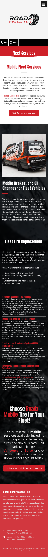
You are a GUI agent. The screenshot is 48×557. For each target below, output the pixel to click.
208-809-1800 (23, 530)
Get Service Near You (24, 113)
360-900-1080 (27, 533)
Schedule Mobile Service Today (24, 468)
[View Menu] (44, 4)
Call (6, 42)
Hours (14, 42)
